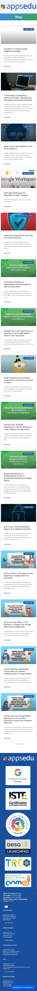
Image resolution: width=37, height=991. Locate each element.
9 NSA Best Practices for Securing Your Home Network (18, 236)
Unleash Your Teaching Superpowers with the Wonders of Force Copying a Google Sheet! (18, 427)
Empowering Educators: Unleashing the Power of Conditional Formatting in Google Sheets (18, 477)
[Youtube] (6, 907)
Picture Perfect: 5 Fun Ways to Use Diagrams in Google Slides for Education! (18, 575)
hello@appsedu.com (14, 893)
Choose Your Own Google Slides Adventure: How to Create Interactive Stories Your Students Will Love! (18, 719)
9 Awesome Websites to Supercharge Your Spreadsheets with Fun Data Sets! (17, 284)
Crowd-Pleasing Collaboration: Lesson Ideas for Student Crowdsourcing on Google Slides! (17, 671)
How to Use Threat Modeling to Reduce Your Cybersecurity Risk (17, 528)
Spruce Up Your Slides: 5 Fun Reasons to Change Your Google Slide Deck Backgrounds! (17, 624)
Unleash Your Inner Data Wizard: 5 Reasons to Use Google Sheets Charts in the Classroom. (18, 333)
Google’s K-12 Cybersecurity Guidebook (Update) (15, 50)
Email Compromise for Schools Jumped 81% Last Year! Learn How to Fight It (18, 380)
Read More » (7, 66)
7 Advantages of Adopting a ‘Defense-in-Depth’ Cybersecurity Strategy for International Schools (18, 97)
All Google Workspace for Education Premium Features (16, 194)
